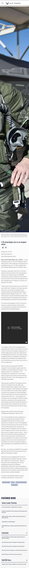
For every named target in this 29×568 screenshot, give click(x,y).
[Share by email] (6, 247)
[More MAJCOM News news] (26, 560)
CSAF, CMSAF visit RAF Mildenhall (8, 521)
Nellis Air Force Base (6, 482)
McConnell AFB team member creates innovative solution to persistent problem (13, 537)
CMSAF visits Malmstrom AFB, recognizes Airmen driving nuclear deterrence (14, 512)
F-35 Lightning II (14, 485)
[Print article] (3, 247)
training (12, 482)
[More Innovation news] (26, 533)
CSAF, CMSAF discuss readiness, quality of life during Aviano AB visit (14, 526)
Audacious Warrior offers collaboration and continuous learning (14, 564)
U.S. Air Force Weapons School (21, 482)
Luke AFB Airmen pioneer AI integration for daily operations (13, 542)
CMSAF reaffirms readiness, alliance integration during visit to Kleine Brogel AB (14, 517)
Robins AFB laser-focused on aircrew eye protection (12, 554)
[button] (2, 3)
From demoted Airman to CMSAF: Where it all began (12, 507)
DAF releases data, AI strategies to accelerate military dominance (14, 550)
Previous (1, 117)
